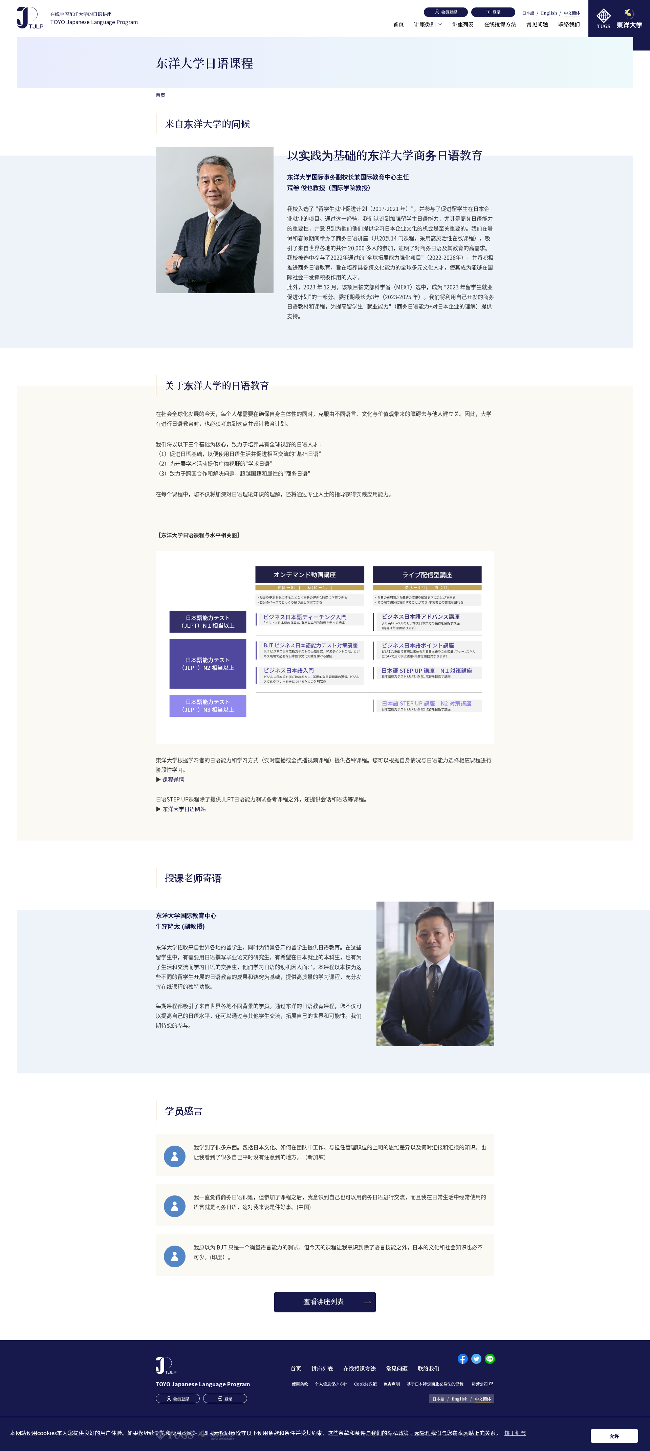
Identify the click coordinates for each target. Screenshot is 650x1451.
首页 (398, 24)
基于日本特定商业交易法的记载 (435, 1384)
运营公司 (480, 1384)
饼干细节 (515, 1433)
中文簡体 (572, 13)
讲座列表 (463, 24)
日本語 (528, 13)
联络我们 (569, 24)
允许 (614, 1435)
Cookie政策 (365, 1384)
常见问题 (537, 24)
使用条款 (300, 1384)
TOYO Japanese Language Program (94, 18)
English (549, 13)
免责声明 (392, 1384)
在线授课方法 (500, 24)
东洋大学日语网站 (184, 809)
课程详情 (173, 779)
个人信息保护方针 (331, 1384)
